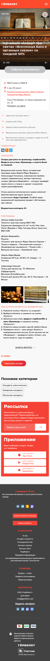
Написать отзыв (13, 363)
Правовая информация (25, 555)
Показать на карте (16, 106)
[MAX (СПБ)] (32, 507)
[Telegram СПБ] (22, 507)
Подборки (25, 552)
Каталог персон (25, 545)
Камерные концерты (13, 390)
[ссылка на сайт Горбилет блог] (25, 491)
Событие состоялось (25, 69)
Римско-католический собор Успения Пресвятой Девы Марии (25, 93)
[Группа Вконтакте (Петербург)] (17, 507)
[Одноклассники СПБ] (27, 507)
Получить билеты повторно (25, 516)
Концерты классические (15, 385)
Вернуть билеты (25, 523)
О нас (25, 536)
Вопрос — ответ (25, 573)
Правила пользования (25, 576)
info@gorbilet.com (25, 599)
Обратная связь (25, 580)
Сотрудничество (25, 542)
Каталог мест (25, 549)
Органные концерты (12, 395)
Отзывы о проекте (25, 539)
